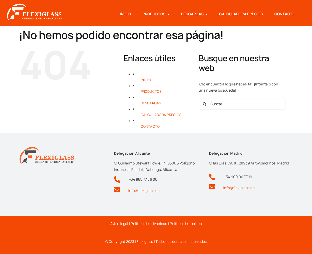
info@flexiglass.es (143, 190)
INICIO (146, 79)
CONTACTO (150, 126)
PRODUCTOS (151, 91)
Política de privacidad (149, 223)
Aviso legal (119, 223)
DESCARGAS (151, 103)
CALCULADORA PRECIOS (161, 114)
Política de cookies (186, 223)
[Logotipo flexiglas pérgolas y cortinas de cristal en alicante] (34, 5)
